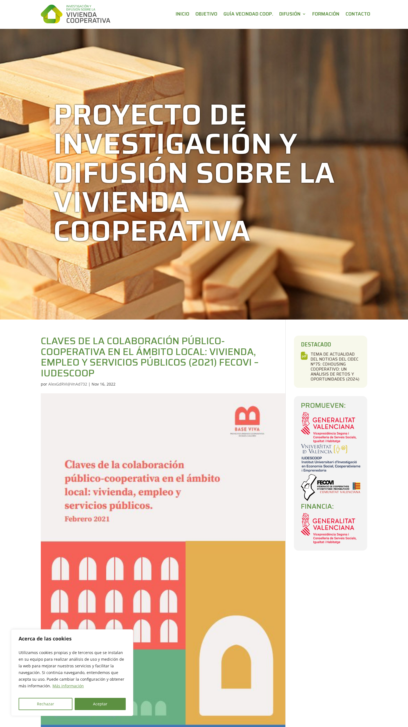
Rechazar (45, 703)
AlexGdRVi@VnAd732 (67, 384)
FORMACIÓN (325, 13)
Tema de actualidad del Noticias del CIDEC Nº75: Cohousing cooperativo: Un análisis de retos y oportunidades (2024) (335, 356)
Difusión (290, 13)
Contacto (358, 13)
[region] (72, 672)
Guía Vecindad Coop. (248, 13)
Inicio (182, 13)
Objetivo (206, 13)
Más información (68, 685)
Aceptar (100, 703)
